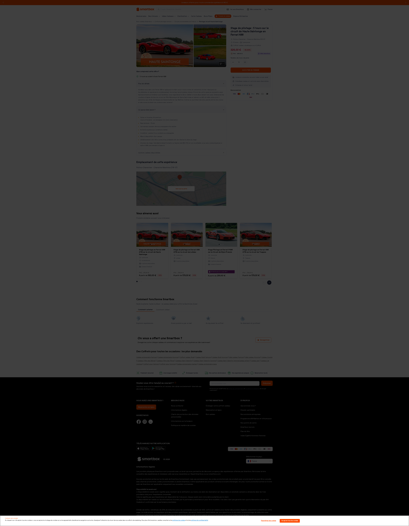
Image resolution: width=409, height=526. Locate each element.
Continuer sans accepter (11, 518)
